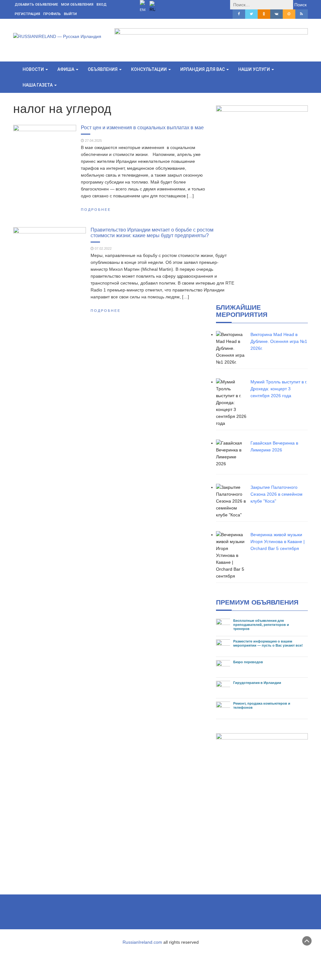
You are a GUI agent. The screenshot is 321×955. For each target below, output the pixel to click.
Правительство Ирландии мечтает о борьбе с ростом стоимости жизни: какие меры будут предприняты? (152, 232)
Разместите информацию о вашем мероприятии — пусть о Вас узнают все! (268, 643)
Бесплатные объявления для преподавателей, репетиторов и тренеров (261, 625)
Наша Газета (38, 85)
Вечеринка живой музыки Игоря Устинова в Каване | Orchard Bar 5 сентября (277, 541)
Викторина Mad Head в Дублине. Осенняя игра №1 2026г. (278, 341)
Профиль (52, 14)
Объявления (103, 69)
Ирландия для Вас (203, 69)
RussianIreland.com (142, 942)
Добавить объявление (36, 5)
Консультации (149, 69)
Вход (102, 5)
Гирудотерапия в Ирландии (257, 683)
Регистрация (27, 14)
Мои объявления (77, 5)
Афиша (66, 69)
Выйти (70, 14)
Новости (34, 69)
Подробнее (96, 209)
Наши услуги (254, 69)
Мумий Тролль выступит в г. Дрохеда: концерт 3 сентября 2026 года (278, 388)
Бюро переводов (248, 662)
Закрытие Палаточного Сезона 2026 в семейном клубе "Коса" (276, 494)
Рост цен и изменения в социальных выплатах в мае (142, 127)
